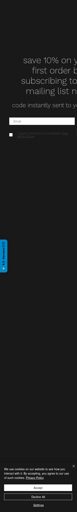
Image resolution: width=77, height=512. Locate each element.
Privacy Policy (35, 478)
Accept (38, 488)
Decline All (38, 497)
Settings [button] (38, 505)
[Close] (71, 469)
